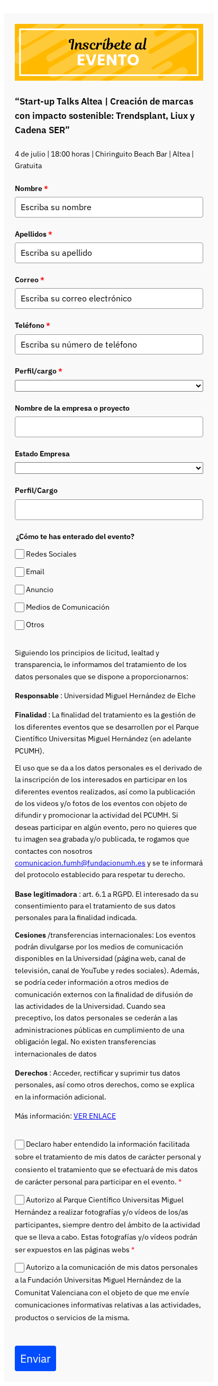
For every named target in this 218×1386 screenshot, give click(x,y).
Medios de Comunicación (68, 607)
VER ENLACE (95, 1116)
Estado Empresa (42, 453)
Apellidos (33, 234)
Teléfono (32, 325)
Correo (29, 279)
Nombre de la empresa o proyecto (72, 408)
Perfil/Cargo (36, 490)
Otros (35, 625)
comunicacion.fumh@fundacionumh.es (80, 863)
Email (35, 572)
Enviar (35, 1358)
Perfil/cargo (38, 371)
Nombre (31, 188)
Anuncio (39, 589)
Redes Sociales (51, 554)
